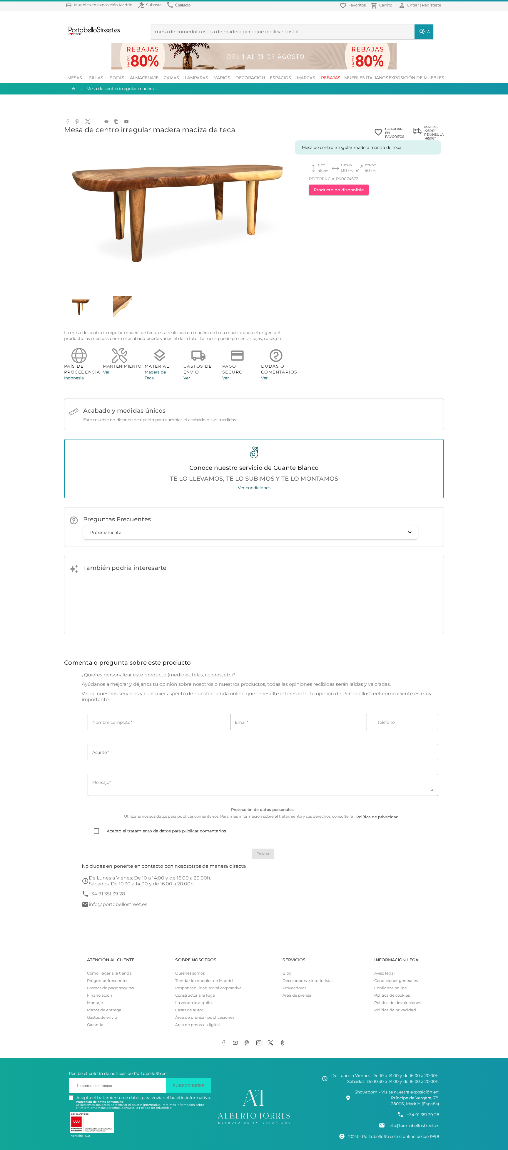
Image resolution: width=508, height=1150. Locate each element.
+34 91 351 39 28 (107, 894)
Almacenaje (144, 77)
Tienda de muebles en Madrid (204, 980)
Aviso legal (384, 973)
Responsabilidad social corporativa (208, 988)
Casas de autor (189, 1010)
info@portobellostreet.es (118, 904)
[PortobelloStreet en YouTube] (236, 1043)
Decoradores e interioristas (308, 980)
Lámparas (196, 77)
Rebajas (330, 77)
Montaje (95, 1002)
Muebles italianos (366, 77)
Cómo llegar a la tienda (109, 973)
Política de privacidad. (155, 1108)
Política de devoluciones (397, 1002)
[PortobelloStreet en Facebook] (224, 1043)
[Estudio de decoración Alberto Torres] (254, 1124)
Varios (222, 77)
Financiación (99, 995)
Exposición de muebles (416, 77)
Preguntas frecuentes (107, 980)
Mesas (74, 77)
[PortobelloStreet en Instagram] (260, 1043)
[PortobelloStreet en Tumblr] (283, 1043)
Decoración (250, 77)
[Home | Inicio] (73, 88)
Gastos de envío (102, 1017)
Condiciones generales (396, 980)
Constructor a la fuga (195, 995)
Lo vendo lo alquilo (193, 1002)
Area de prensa (297, 995)
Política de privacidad (395, 1010)
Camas (171, 77)
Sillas (96, 77)
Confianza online (390, 988)
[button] (250, 532)
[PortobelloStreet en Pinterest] (248, 1043)
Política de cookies (392, 995)
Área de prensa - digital (197, 1025)
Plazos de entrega (104, 1010)
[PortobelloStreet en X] (272, 1043)
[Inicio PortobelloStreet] (92, 34)
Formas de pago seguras (110, 988)
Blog (287, 973)
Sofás (117, 77)
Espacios (280, 77)
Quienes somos (190, 973)
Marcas (306, 77)
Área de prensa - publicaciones (204, 1017)
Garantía (95, 1025)
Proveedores (294, 988)
